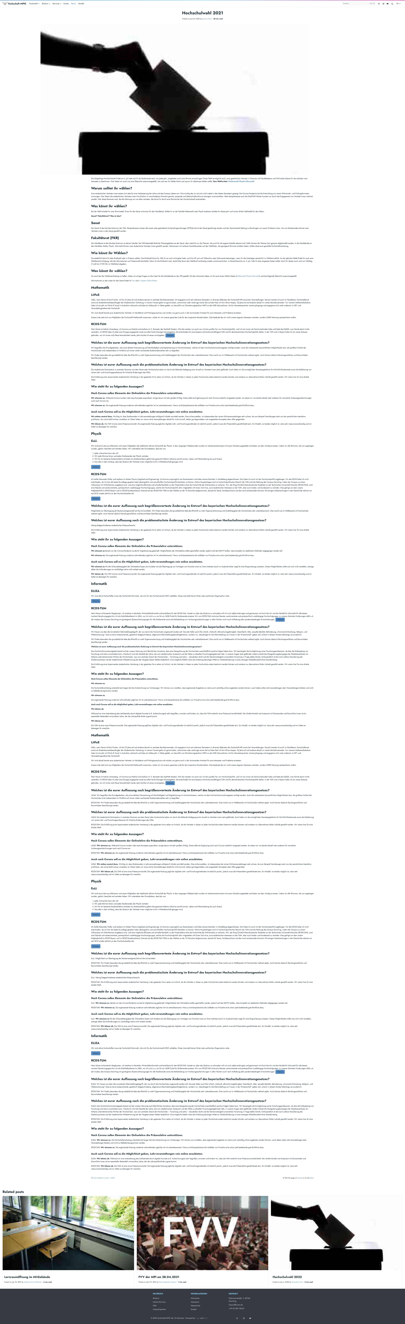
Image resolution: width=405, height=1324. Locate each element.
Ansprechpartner (159, 1309)
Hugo (197, 1318)
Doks (206, 1318)
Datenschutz (195, 1305)
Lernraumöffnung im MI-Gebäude (27, 1277)
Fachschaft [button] (33, 3)
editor (312, 1178)
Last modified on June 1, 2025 (104, 1178)
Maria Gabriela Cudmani (167, 1282)
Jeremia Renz (207, 19)
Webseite (170, 335)
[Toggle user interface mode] (392, 3)
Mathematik (233, 181)
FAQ (154, 1305)
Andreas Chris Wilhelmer (33, 1282)
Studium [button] (45, 3)
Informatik (249, 181)
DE (397, 3)
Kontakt (81, 3)
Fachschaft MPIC (16, 3)
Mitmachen (195, 1298)
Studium (156, 1298)
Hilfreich (158, 1293)
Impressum (195, 1302)
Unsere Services (159, 1302)
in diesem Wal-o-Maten (148, 280)
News (73, 3)
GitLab (299, 1178)
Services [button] (56, 3)
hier (133, 280)
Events (66, 3)
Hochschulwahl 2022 (287, 1277)
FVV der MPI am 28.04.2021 (158, 1277)
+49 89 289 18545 (236, 1308)
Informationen (199, 1293)
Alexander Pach (297, 1282)
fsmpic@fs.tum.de (236, 1304)
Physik (242, 181)
